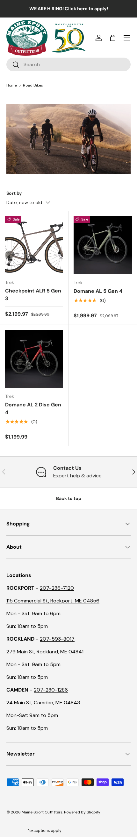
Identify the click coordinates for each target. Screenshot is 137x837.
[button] (113, 38)
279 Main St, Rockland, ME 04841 (44, 651)
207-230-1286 (51, 689)
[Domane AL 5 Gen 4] (103, 245)
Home (11, 85)
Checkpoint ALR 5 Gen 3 (33, 294)
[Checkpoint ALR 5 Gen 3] (34, 245)
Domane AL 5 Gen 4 (98, 291)
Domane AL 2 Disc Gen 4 (33, 408)
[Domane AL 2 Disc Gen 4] (34, 359)
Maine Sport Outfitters (42, 812)
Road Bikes (33, 85)
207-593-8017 (57, 639)
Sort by (14, 193)
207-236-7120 (57, 588)
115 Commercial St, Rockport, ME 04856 (52, 600)
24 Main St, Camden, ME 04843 (43, 702)
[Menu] (127, 38)
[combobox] (68, 64)
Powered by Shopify (82, 812)
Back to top (68, 498)
